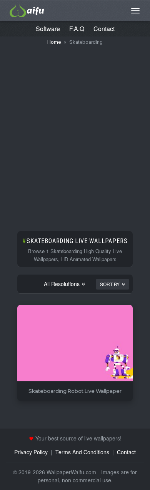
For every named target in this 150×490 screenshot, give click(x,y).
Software (48, 28)
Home (54, 42)
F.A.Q (76, 28)
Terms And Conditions (82, 452)
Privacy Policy (31, 452)
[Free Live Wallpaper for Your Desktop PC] (27, 9)
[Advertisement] (75, 134)
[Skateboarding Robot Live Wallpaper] (75, 343)
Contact (104, 28)
